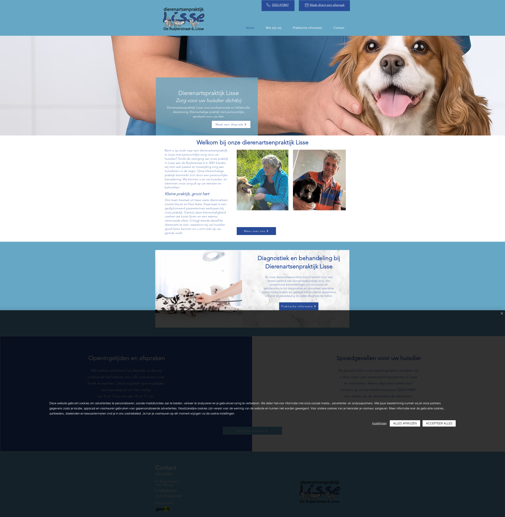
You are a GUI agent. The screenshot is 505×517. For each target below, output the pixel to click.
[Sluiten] (501, 313)
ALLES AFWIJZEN (405, 423)
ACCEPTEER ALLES (439, 423)
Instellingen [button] (379, 423)
